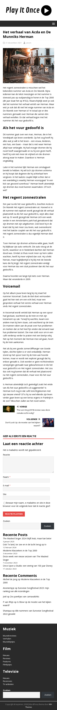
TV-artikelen (8, 684)
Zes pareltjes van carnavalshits (24, 596)
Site (4, 494)
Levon (28, 42)
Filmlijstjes (7, 664)
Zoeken (6, 521)
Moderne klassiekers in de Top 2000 (20, 550)
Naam (6, 477)
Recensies (7, 681)
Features (7, 661)
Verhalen (7, 638)
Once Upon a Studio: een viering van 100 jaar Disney (27, 565)
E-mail (6, 485)
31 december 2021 (14, 42)
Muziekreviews (9, 635)
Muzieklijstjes (9, 641)
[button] (53, 23)
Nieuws (6, 655)
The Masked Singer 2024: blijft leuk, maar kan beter (27, 538)
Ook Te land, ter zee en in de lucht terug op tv (24, 544)
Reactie (6, 454)
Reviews (6, 658)
